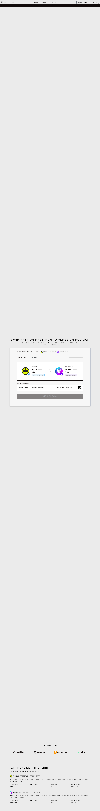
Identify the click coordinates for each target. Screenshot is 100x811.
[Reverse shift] (50, 371)
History (63, 2)
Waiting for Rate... (50, 396)
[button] (95, 2)
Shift (36, 2)
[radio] (22, 358)
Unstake (44, 2)
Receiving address (23, 383)
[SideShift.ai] (7, 2)
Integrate (53, 2)
